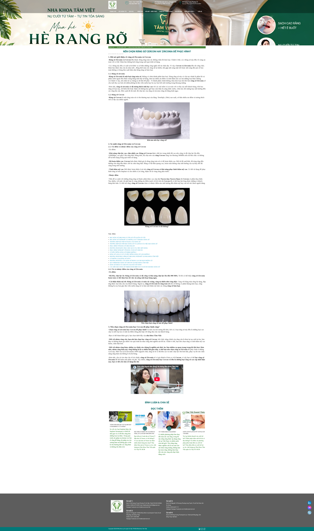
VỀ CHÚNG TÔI (122, 11)
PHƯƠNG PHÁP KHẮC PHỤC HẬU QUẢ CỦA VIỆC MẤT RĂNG (129, 248)
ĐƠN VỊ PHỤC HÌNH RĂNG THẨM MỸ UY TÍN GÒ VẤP (140, 47)
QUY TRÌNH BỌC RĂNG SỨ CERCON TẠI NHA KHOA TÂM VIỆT (129, 262)
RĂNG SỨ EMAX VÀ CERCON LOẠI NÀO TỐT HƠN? (126, 264)
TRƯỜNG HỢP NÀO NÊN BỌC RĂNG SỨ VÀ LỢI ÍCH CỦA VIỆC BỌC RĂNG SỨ (133, 243)
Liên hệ (200, 11)
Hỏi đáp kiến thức (121, 47)
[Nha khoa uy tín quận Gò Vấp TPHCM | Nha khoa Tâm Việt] (112, 4)
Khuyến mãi (178, 11)
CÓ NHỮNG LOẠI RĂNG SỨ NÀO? (120, 258)
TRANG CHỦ (113, 11)
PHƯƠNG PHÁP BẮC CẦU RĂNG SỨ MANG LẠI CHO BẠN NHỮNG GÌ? (131, 260)
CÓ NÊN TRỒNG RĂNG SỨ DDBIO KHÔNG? (123, 252)
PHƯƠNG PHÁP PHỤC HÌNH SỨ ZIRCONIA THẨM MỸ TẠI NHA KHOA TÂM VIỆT (134, 256)
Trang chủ (111, 47)
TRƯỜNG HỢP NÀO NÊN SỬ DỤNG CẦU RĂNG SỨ (125, 241)
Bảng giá (140, 11)
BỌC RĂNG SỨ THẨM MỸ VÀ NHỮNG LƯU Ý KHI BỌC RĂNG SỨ (129, 239)
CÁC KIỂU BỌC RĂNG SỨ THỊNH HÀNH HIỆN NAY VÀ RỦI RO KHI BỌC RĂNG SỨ (135, 267)
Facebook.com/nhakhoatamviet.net (140, 518)
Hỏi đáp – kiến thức (151, 11)
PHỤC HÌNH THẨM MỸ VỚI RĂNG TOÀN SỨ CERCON (126, 250)
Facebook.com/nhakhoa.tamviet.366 (140, 507)
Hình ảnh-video (189, 11)
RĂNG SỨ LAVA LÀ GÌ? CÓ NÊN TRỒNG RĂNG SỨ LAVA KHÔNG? (130, 254)
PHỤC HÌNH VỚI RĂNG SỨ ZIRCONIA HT (122, 246)
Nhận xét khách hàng (166, 11)
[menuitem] (111, 47)
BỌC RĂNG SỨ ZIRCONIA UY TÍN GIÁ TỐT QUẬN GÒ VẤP (127, 237)
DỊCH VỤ (131, 11)
